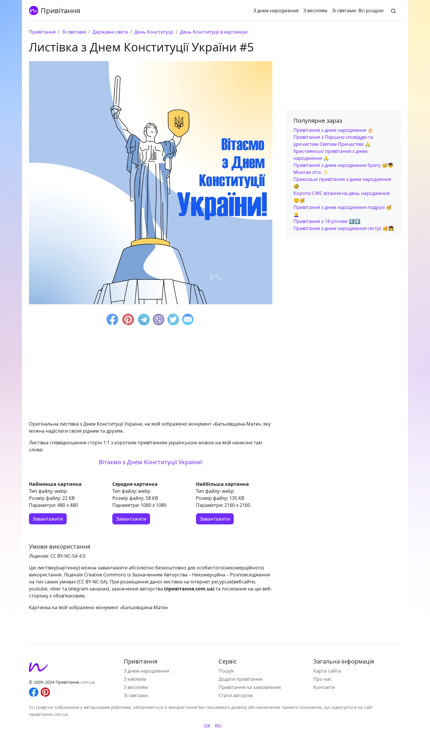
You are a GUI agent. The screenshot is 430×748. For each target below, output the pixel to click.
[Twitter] (173, 320)
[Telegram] (144, 320)
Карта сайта (327, 671)
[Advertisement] (150, 375)
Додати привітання (240, 679)
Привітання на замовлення (250, 687)
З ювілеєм (135, 679)
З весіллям (315, 10)
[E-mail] (188, 320)
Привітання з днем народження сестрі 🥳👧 (343, 228)
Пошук (226, 671)
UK (207, 726)
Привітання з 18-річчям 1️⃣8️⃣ (326, 221)
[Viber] (158, 320)
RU (218, 726)
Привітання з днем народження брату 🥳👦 (343, 165)
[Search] (393, 10)
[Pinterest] (128, 320)
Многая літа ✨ (310, 172)
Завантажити (48, 519)
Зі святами (344, 10)
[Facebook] (112, 320)
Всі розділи (370, 10)
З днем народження (276, 10)
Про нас (322, 679)
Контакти (324, 687)
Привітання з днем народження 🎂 (333, 130)
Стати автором (236, 695)
